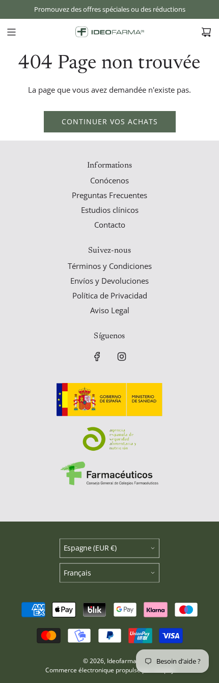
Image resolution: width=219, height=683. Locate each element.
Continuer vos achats (110, 121)
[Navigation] (11, 32)
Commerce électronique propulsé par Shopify (109, 670)
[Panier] (206, 32)
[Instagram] (122, 356)
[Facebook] (97, 356)
